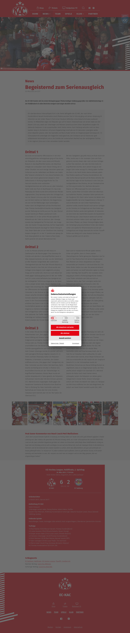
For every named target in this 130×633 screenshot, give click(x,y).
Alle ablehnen (65, 333)
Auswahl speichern (65, 338)
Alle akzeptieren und (65, 327)
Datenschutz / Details (57, 343)
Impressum (75, 343)
